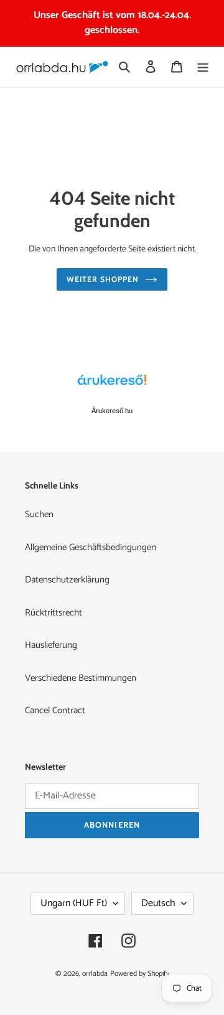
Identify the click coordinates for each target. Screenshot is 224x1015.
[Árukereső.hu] (112, 386)
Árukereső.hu (112, 410)
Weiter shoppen (103, 279)
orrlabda (95, 974)
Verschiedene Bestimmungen (80, 678)
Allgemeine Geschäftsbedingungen (90, 547)
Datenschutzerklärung (67, 579)
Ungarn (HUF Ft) (73, 903)
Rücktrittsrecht (53, 612)
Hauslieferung (51, 645)
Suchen (39, 514)
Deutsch (158, 903)
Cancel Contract (55, 710)
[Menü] (203, 67)
